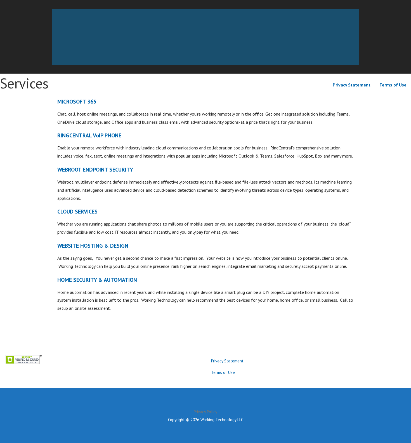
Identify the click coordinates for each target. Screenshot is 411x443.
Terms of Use (393, 85)
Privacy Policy (205, 411)
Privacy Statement (351, 85)
